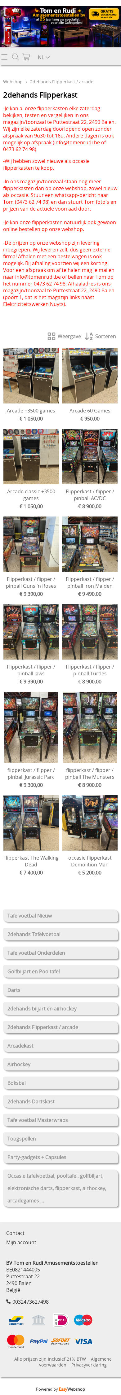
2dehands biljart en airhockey (42, 1008)
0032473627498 (30, 1301)
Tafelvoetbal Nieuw (29, 915)
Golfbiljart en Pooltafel (33, 971)
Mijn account (21, 1242)
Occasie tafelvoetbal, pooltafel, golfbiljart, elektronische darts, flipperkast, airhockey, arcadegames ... (56, 1188)
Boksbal (16, 1082)
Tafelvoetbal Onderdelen (36, 952)
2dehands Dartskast (31, 1101)
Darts (13, 990)
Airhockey (18, 1064)
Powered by (60, 1389)
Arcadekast (20, 1045)
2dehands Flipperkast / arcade (42, 1027)
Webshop (13, 82)
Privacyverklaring (89, 1365)
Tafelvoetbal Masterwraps (37, 1120)
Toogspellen (21, 1138)
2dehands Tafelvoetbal (33, 934)
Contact (15, 1233)
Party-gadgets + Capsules (36, 1157)
